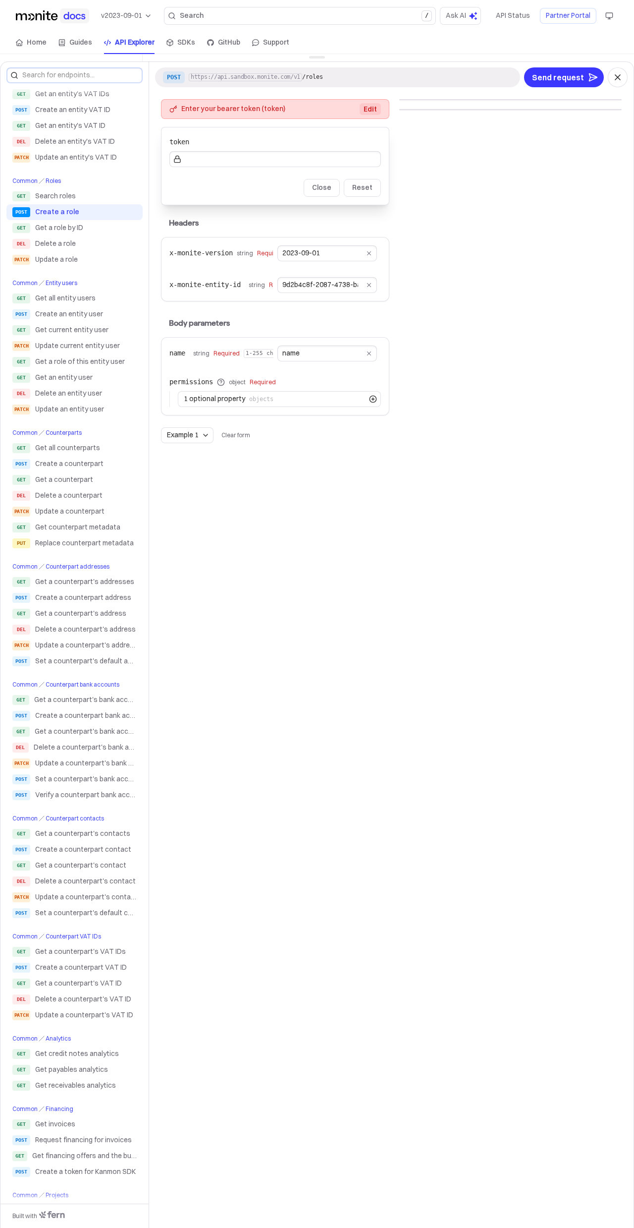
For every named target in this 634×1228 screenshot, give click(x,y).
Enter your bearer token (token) (279, 109)
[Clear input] (369, 253)
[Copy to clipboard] (505, 77)
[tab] (31, 43)
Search (304, 15)
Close (321, 187)
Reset (362, 187)
